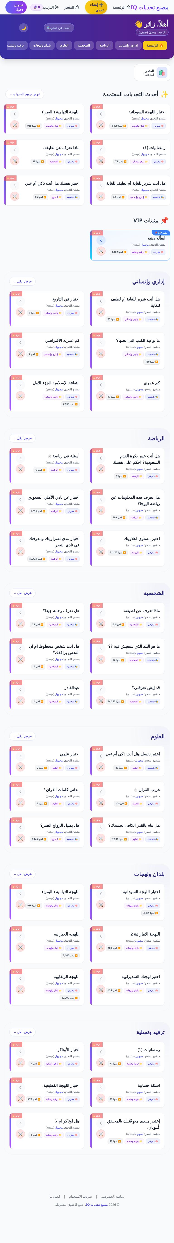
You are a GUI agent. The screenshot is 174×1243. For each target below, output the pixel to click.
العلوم (64, 45)
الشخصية (84, 45)
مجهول (144, 118)
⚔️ (100, 125)
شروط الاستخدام (80, 1196)
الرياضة (104, 45)
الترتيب (48, 7)
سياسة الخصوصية (113, 1196)
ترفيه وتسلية (15, 45)
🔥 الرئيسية (155, 45)
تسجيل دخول (18, 7)
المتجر (69, 7)
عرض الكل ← (22, 281)
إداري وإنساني (128, 45)
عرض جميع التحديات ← (24, 94)
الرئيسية (119, 7)
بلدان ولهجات (42, 45)
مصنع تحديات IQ (150, 7)
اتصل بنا (54, 1196)
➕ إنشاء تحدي (97, 7)
